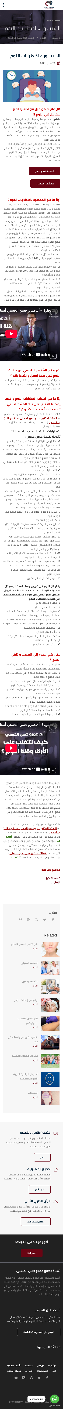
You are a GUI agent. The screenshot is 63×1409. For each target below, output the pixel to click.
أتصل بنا (29, 1371)
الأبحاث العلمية (14, 1365)
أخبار (54, 1371)
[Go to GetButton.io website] (54, 1405)
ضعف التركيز (53, 878)
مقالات (43, 37)
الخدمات (29, 1365)
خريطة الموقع (14, 1371)
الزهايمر (55, 882)
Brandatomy (16, 1401)
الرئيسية (56, 37)
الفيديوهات (42, 1371)
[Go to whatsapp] (54, 1399)
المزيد (35, 948)
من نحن (40, 1365)
